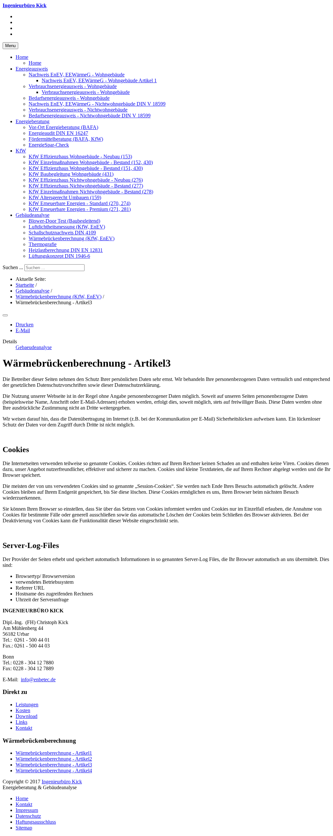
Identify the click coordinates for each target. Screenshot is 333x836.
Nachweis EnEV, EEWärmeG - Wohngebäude (77, 74)
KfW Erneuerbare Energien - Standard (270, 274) (79, 203)
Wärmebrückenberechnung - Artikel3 (54, 764)
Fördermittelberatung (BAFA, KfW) (66, 139)
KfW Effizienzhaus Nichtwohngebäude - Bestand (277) (86, 186)
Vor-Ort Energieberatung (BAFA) (63, 127)
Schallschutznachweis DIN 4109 (62, 232)
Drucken (24, 324)
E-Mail (23, 330)
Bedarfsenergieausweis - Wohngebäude (69, 98)
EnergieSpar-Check (49, 145)
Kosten (23, 710)
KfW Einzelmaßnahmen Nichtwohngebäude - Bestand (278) (91, 191)
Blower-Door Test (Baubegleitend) (64, 221)
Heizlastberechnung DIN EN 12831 (66, 250)
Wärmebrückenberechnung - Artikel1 (54, 753)
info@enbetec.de (38, 679)
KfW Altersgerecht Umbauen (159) (65, 197)
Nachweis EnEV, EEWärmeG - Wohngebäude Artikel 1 (99, 80)
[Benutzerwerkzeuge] (5, 315)
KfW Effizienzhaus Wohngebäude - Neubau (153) (80, 156)
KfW (21, 150)
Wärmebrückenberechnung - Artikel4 (54, 770)
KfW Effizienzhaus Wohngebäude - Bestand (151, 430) (86, 168)
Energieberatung (32, 121)
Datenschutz (28, 816)
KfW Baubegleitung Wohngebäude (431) (71, 174)
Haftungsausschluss (36, 822)
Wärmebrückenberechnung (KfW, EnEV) (71, 238)
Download (26, 716)
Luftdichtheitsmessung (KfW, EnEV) (67, 226)
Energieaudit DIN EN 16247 (58, 133)
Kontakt (24, 728)
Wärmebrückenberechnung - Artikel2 (54, 759)
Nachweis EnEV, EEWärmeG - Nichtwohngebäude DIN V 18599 (97, 104)
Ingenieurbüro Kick (62, 781)
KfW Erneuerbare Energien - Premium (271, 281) (80, 209)
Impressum (27, 810)
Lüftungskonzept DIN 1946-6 (59, 256)
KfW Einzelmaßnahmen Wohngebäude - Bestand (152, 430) (91, 162)
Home (22, 57)
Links (21, 722)
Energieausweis (32, 69)
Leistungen (27, 704)
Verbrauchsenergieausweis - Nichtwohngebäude (78, 109)
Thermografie (43, 244)
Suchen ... (13, 267)
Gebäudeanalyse (32, 215)
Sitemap (24, 827)
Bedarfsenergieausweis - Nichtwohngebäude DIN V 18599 (90, 115)
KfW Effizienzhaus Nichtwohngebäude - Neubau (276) (86, 180)
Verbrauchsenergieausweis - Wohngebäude (73, 86)
